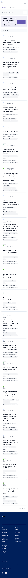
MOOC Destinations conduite (5, 539)
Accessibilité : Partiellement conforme (11, 565)
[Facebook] (2, 573)
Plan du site (5, 561)
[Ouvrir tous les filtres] (25, 12)
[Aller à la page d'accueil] (4, 2)
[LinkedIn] (6, 573)
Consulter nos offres (4, 528)
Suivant (21, 509)
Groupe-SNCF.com (6, 569)
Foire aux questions (4, 552)
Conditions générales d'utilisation (4, 546)
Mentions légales (17, 528)
